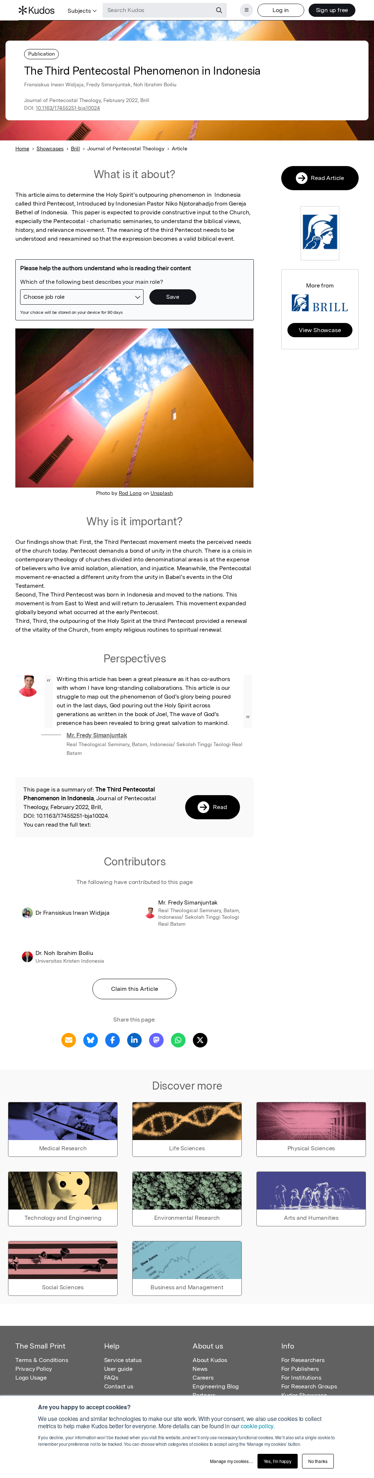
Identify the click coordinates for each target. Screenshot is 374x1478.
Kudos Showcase (304, 1395)
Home (22, 148)
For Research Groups (309, 1386)
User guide (118, 1368)
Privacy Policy (33, 1368)
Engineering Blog (215, 1386)
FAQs (111, 1377)
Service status (123, 1360)
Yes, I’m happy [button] (277, 1461)
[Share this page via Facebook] (112, 1039)
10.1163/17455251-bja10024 (68, 108)
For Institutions (301, 1377)
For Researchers (303, 1360)
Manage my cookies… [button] (231, 1461)
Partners (203, 1395)
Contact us (118, 1386)
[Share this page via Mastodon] (156, 1039)
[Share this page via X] (200, 1039)
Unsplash (161, 493)
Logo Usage (31, 1377)
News (199, 1368)
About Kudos (209, 1360)
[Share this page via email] (69, 1039)
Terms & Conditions (41, 1360)
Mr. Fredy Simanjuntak (96, 735)
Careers (203, 1377)
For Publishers (300, 1368)
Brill (75, 148)
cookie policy (257, 1426)
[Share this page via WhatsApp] (178, 1039)
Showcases (50, 148)
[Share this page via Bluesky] (90, 1039)
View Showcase (320, 330)
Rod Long (130, 493)
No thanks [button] (318, 1461)
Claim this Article (134, 988)
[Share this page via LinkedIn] (134, 1039)
